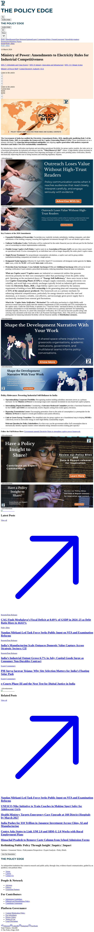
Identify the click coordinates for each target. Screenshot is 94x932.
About (4, 33)
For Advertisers (11, 915)
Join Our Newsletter (8, 854)
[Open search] (3, 17)
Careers (8, 874)
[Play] (2, 77)
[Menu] (3, 30)
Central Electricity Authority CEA (31, 69)
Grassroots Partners (12, 889)
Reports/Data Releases (18, 39)
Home (3, 44)
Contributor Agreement (14, 903)
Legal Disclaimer (12, 921)
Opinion (29, 39)
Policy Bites (5, 39)
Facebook (34, 926)
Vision (8, 871)
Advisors (9, 885)
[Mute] (2, 82)
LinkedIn (15, 926)
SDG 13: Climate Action (74, 65)
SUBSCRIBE (6, 20)
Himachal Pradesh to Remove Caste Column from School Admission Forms (45, 839)
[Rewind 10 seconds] (2, 75)
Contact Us (10, 876)
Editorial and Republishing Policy (18, 901)
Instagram (24, 926)
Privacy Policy (11, 917)
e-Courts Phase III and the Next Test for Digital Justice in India (38, 683)
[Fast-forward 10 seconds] (2, 80)
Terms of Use (10, 919)
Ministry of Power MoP (9, 69)
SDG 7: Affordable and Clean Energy (14, 65)
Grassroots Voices (62, 39)
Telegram (6, 926)
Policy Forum (51, 39)
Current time (5, 89)
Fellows (8, 887)
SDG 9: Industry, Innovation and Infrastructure (46, 65)
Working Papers (15, 41)
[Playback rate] (2, 84)
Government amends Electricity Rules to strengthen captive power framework (52, 431)
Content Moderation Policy (15, 913)
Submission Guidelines (14, 899)
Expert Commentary (39, 39)
